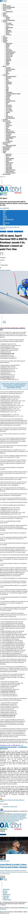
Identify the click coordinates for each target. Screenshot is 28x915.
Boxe (7, 79)
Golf (7, 85)
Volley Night (9, 168)
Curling (7, 139)
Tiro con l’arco (9, 111)
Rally (7, 72)
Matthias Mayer (7, 820)
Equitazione (9, 83)
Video (4, 152)
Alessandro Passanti (5, 270)
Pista (7, 26)
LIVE (4, 36)
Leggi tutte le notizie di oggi (10, 806)
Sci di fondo (9, 125)
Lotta (7, 89)
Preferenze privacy (7, 899)
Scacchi (8, 98)
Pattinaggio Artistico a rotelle (13, 93)
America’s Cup (9, 116)
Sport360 (5, 75)
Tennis (4, 10)
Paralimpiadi (9, 92)
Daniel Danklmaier (7, 818)
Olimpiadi (5, 144)
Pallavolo (5, 40)
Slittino (7, 126)
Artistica (8, 17)
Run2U (7, 161)
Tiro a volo (8, 108)
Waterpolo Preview (10, 170)
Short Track (8, 122)
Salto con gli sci (10, 131)
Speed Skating (9, 138)
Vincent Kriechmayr (10, 822)
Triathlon (8, 112)
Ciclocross (8, 34)
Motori (4, 66)
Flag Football (9, 50)
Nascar (7, 73)
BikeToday (8, 155)
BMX (7, 29)
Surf (7, 103)
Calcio (7, 47)
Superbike (8, 67)
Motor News (9, 160)
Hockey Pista (9, 54)
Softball (8, 63)
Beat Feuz (5, 815)
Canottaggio (9, 82)
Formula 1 (5, 37)
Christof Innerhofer (12, 815)
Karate (7, 88)
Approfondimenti (7, 147)
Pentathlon (8, 95)
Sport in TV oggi (7, 8)
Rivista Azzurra (6, 5)
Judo (7, 86)
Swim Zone (8, 165)
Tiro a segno (9, 109)
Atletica (5, 13)
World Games (6, 148)
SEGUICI (2, 812)
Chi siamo (5, 891)
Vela (7, 115)
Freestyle (8, 135)
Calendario (8, 30)
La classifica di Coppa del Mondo (11, 746)
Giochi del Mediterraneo (9, 7)
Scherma (8, 99)
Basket (7, 46)
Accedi (4, 151)
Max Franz (13, 820)
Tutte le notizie (6, 142)
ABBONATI (6, 208)
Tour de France (9, 24)
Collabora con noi (6, 894)
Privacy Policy (6, 896)
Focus (7, 157)
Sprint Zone (9, 164)
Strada (7, 33)
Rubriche (8, 96)
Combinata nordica (10, 132)
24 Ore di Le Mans (10, 69)
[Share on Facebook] (15, 316)
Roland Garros (9, 11)
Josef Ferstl (12, 819)
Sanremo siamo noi (10, 172)
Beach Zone (9, 154)
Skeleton (8, 129)
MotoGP (5, 39)
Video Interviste (10, 171)
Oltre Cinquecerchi (10, 118)
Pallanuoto (8, 60)
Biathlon (8, 124)
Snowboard (8, 134)
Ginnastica (5, 16)
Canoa (7, 80)
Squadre (5, 42)
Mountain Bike (9, 27)
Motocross (8, 70)
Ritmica (7, 19)
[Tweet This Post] (15, 317)
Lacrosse (8, 57)
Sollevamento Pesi (10, 101)
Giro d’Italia (8, 23)
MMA (7, 90)
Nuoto (4, 14)
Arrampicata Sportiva (11, 76)
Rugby (7, 62)
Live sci (17, 819)
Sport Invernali (6, 121)
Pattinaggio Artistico (11, 136)
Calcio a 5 (8, 49)
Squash (7, 102)
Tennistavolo (9, 106)
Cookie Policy (6, 898)
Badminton (8, 78)
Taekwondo (8, 105)
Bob (7, 128)
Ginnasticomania (10, 158)
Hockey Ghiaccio (10, 53)
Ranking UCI (9, 31)
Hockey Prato (9, 56)
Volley (7, 65)
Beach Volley (9, 43)
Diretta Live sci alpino (17, 818)
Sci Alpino (5, 119)
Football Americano (10, 52)
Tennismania (9, 167)
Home (4, 4)
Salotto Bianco (9, 162)
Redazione (5, 893)
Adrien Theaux (13, 814)
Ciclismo (5, 21)
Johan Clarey (6, 819)
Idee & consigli (6, 174)
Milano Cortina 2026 (11, 145)
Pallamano (8, 59)
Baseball (8, 44)
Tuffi (7, 113)
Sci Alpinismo (9, 141)
